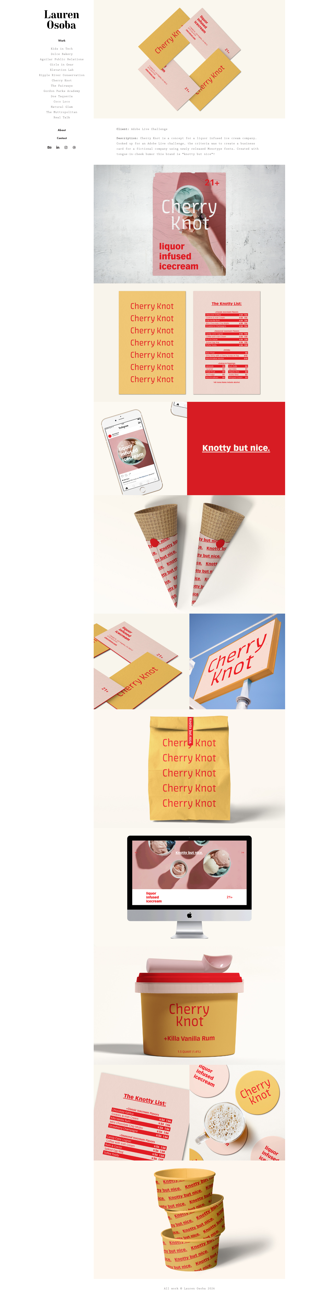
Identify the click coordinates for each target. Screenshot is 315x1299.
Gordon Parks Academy (62, 91)
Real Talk (62, 117)
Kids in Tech (62, 48)
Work (61, 40)
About (62, 130)
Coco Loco (62, 101)
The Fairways (62, 85)
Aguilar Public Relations (62, 59)
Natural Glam (62, 107)
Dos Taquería (62, 96)
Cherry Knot (62, 80)
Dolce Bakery (62, 54)
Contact (62, 138)
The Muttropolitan (61, 112)
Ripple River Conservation (62, 75)
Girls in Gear (62, 64)
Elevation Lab (62, 70)
